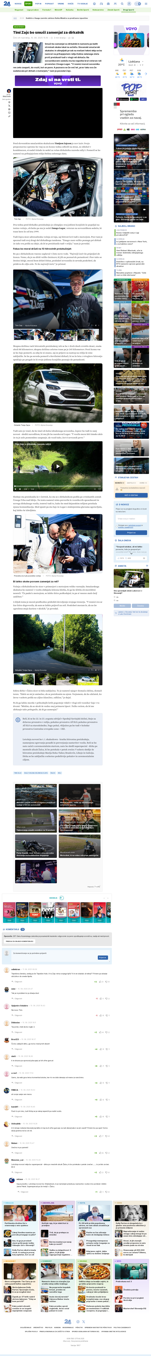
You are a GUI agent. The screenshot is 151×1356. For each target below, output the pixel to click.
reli (59, 773)
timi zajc (17, 773)
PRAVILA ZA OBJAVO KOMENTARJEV (19, 941)
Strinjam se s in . (130, 526)
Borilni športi (83, 10)
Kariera (57, 1327)
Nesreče (119, 483)
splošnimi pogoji (134, 525)
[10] (99, 912)
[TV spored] (108, 4)
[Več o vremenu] (145, 74)
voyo (119, 1261)
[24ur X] (83, 1322)
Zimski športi (113, 10)
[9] (86, 912)
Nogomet (19, 10)
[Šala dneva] (143, 558)
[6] (48, 912)
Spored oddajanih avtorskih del (85, 1331)
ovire (143, 483)
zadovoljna (48, 1203)
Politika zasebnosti (122, 1327)
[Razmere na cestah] (115, 4)
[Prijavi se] (129, 4)
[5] (35, 912)
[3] (9, 912)
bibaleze (9, 1203)
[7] (61, 912)
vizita (82, 1203)
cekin (119, 1203)
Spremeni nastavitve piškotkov (98, 1327)
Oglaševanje (25, 1327)
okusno (83, 1261)
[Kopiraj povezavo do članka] (9, 116)
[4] (22, 912)
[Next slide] (99, 325)
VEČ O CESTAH (131, 495)
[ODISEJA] (57, 898)
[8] (74, 912)
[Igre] (101, 4)
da (117, 597)
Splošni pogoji (31, 1331)
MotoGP (58, 10)
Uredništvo (38, 1327)
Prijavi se (102, 957)
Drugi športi (128, 10)
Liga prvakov (33, 10)
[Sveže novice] (15, 18)
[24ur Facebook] (78, 1322)
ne (117, 600)
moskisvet (10, 1261)
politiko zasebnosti (125, 527)
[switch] (137, 4)
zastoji (131, 483)
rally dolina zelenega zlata (36, 773)
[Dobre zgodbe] (94, 4)
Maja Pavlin (7, 96)
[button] (24, 335)
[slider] (58, 486)
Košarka (69, 10)
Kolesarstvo (98, 10)
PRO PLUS (48, 1327)
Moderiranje (68, 1327)
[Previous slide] (104, 898)
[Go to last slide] (89, 325)
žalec (52, 773)
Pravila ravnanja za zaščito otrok (55, 1331)
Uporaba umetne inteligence (113, 1331)
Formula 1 (46, 10)
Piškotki (79, 1327)
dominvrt (47, 1261)
